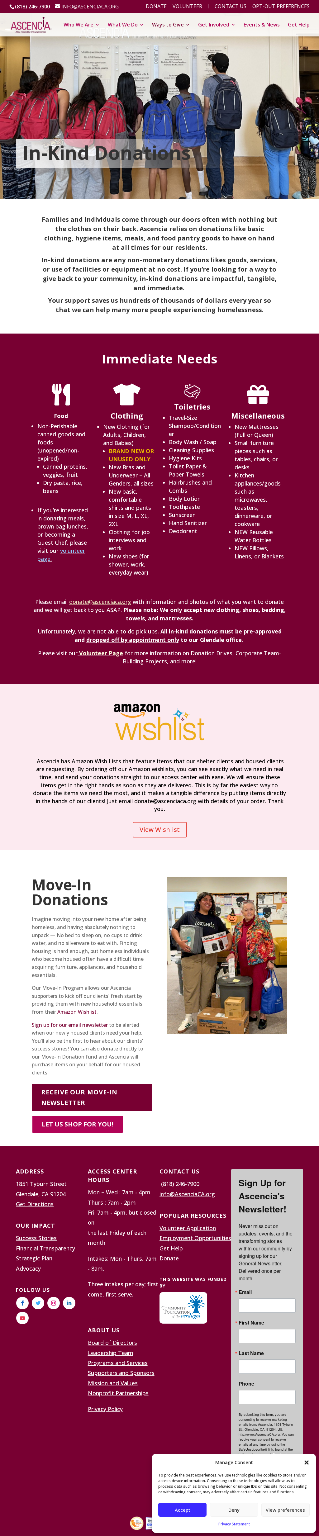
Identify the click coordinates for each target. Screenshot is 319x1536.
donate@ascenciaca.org (100, 601)
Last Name (251, 1353)
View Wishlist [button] (160, 829)
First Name (251, 1322)
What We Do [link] (123, 25)
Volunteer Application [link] (188, 1228)
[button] (306, 1462)
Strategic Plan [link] (34, 1258)
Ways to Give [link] (168, 25)
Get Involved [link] (213, 25)
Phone (246, 1383)
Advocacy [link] (28, 1268)
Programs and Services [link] (118, 1363)
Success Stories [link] (36, 1238)
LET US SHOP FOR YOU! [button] (77, 1124)
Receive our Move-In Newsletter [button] (79, 1097)
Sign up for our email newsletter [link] (70, 1025)
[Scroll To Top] (313, 1491)
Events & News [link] (262, 25)
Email (245, 1292)
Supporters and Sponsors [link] (121, 1373)
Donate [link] (169, 1258)
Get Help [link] (299, 25)
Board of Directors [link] (112, 1342)
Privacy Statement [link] (234, 1524)
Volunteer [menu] (187, 7)
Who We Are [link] (78, 25)
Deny (234, 1510)
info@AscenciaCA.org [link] (187, 1194)
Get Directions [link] (35, 1204)
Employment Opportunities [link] (195, 1238)
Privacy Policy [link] (105, 1409)
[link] (31, 24)
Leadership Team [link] (110, 1353)
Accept (182, 1510)
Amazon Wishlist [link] (77, 1011)
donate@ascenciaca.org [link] (165, 801)
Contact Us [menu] (230, 7)
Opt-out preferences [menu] (281, 7)
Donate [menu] (156, 7)
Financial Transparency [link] (45, 1248)
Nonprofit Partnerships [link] (118, 1393)
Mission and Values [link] (113, 1383)
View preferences (285, 1510)
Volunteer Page (101, 653)
